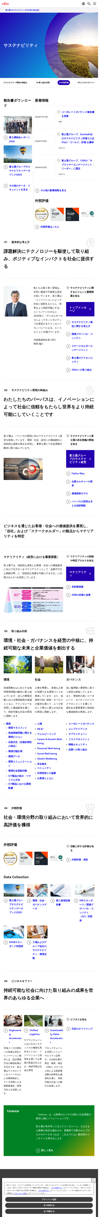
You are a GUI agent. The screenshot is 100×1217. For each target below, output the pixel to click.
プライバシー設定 (49, 1199)
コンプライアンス (77, 729)
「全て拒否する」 (44, 1191)
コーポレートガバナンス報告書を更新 (78, 114)
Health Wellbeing (47, 758)
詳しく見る (47, 1150)
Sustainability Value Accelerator (56, 1036)
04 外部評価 (64, 82)
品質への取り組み (77, 749)
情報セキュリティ (77, 744)
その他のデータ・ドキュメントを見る (19, 187)
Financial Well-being (48, 748)
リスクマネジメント (79, 739)
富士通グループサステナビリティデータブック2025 (19, 170)
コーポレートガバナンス (81, 723)
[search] (89, 3)
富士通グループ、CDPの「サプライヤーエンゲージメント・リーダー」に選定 (78, 164)
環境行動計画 (15, 751)
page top (93, 1172)
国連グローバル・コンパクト (82, 336)
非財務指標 (77, 586)
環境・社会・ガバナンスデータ (40, 904)
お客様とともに (45, 778)
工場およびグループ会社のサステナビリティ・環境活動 (40, 950)
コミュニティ (44, 768)
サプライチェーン (77, 734)
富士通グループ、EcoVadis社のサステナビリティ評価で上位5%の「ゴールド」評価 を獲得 (78, 138)
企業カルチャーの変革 (82, 483)
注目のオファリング (82, 1028)
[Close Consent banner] (94, 1180)
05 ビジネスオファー (86, 82)
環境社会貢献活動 (17, 770)
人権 (39, 723)
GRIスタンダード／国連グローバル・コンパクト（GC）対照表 (86, 910)
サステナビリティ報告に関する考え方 (82, 324)
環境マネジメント (17, 727)
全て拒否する (49, 1205)
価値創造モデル (80, 493)
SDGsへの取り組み (82, 369)
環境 (8, 723)
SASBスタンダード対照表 (16, 944)
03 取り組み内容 (43, 82)
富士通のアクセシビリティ (82, 360)
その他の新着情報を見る (53, 190)
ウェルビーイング (46, 734)
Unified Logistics (35, 1032)
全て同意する (49, 1211)
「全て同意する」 (57, 1188)
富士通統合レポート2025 (19, 139)
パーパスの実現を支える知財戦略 (82, 503)
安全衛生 (42, 764)
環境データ (14, 756)
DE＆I (40, 729)
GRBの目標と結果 (81, 595)
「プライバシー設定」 (20, 1193)
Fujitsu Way (78, 473)
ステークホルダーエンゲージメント (82, 348)
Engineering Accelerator (15, 1036)
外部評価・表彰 (80, 859)
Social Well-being (47, 753)
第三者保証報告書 (63, 902)
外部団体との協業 (46, 773)
